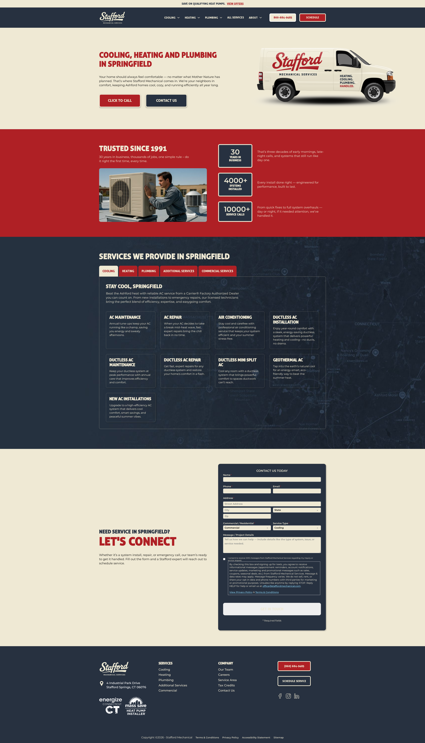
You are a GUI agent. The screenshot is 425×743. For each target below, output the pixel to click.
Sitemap (279, 737)
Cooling (169, 17)
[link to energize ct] (110, 705)
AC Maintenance (125, 317)
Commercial (168, 690)
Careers (224, 675)
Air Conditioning (235, 317)
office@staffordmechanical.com (282, 586)
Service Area (227, 680)
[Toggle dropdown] (178, 17)
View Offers (235, 3)
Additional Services (173, 685)
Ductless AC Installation (285, 320)
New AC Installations (130, 398)
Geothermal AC (288, 359)
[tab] (108, 271)
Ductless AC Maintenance (122, 362)
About (253, 17)
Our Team (225, 669)
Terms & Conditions (267, 592)
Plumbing (211, 17)
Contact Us (226, 690)
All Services (235, 17)
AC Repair (173, 317)
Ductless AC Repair (182, 359)
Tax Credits (226, 685)
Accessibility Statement (256, 737)
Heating (190, 17)
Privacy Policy (230, 737)
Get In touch (271, 609)
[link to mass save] (135, 705)
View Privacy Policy (241, 592)
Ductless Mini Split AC (237, 362)
